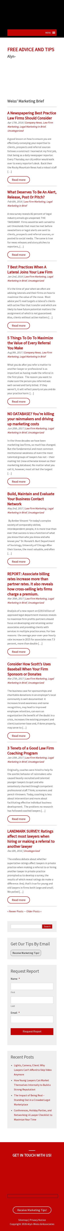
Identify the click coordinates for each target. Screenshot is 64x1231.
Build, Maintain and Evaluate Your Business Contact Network (30, 498)
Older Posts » (33, 911)
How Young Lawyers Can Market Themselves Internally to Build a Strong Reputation (32, 1085)
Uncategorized (15, 130)
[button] (48, 32)
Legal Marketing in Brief (32, 126)
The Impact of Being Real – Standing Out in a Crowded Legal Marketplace (32, 1100)
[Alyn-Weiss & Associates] (32, 25)
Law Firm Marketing (34, 201)
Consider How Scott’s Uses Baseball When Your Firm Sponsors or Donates (29, 669)
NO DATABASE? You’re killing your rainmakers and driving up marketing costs (30, 418)
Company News (33, 122)
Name (15, 978)
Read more (18, 180)
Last (13, 1006)
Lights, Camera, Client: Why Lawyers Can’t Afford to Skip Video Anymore (33, 1070)
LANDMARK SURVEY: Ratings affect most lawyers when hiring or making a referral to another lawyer (31, 839)
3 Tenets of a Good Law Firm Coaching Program (30, 750)
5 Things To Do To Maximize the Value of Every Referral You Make (30, 342)
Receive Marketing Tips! (25, 953)
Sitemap (23, 1220)
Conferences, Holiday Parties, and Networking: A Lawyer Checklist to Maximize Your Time (33, 1115)
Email (15, 1012)
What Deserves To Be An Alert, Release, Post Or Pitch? (31, 194)
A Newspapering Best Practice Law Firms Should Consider (31, 115)
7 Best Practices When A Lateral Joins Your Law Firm (30, 269)
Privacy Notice (38, 1220)
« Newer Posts (15, 911)
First (13, 992)
